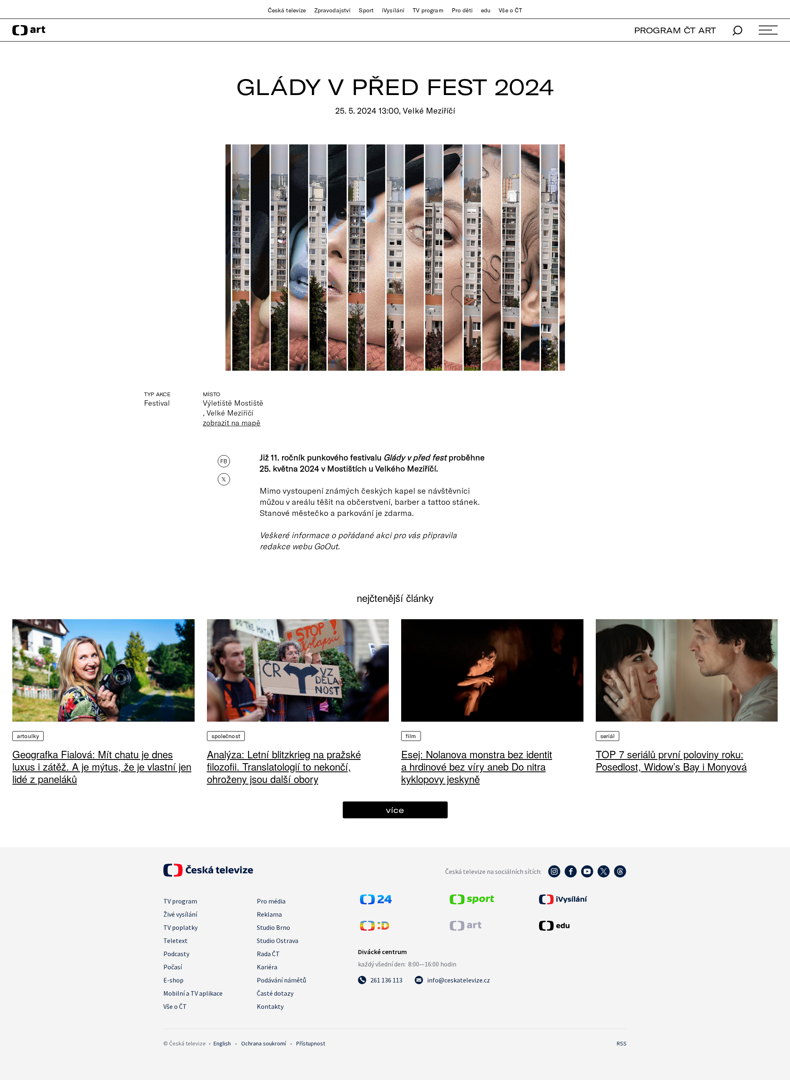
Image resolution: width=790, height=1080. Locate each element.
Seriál (607, 736)
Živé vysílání (180, 914)
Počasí (172, 967)
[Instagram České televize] (554, 875)
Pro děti (462, 10)
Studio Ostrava (277, 940)
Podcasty (176, 954)
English (222, 1043)
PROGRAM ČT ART (675, 30)
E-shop (173, 980)
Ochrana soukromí (263, 1043)
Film (411, 736)
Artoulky (28, 736)
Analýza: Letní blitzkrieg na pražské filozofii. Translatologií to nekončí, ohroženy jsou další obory (284, 766)
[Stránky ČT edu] (582, 926)
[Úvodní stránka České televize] (208, 874)
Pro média (271, 901)
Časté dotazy (275, 993)
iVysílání (393, 10)
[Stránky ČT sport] (472, 902)
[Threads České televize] (620, 875)
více (395, 810)
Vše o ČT (510, 10)
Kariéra (267, 967)
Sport (366, 10)
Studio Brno (273, 927)
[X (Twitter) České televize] (603, 875)
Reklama (269, 914)
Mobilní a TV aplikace (193, 993)
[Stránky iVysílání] (582, 899)
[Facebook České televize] (570, 875)
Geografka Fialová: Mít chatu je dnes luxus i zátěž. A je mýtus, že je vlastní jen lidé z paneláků (101, 766)
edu (485, 10)
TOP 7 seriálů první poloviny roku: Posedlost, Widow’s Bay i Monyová (671, 760)
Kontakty (270, 1006)
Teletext (175, 940)
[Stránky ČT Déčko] (374, 928)
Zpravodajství (332, 10)
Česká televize (287, 10)
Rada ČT (268, 954)
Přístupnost (310, 1043)
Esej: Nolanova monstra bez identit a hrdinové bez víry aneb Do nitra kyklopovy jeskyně (476, 766)
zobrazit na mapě (231, 422)
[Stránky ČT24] (376, 902)
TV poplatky (180, 927)
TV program (428, 10)
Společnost (225, 736)
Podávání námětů (281, 980)
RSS (622, 1043)
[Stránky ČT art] (465, 928)
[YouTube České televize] (587, 875)
